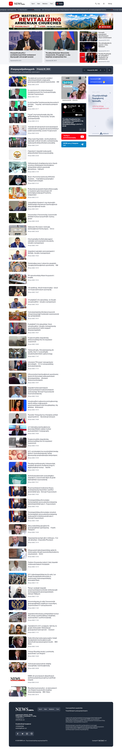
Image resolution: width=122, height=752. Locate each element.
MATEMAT (101, 740)
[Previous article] (80, 129)
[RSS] (109, 70)
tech (51, 3)
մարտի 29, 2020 (92, 70)
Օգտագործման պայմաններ (74, 708)
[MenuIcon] (11, 4)
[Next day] (104, 70)
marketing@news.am (21, 728)
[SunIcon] (104, 4)
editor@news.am (20, 719)
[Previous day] (84, 70)
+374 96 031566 (20, 726)
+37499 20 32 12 (20, 718)
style (38, 3)
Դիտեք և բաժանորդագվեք (69, 136)
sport (33, 3)
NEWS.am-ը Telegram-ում (71, 144)
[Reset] (100, 70)
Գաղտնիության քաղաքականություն (77, 711)
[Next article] (84, 129)
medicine (45, 3)
